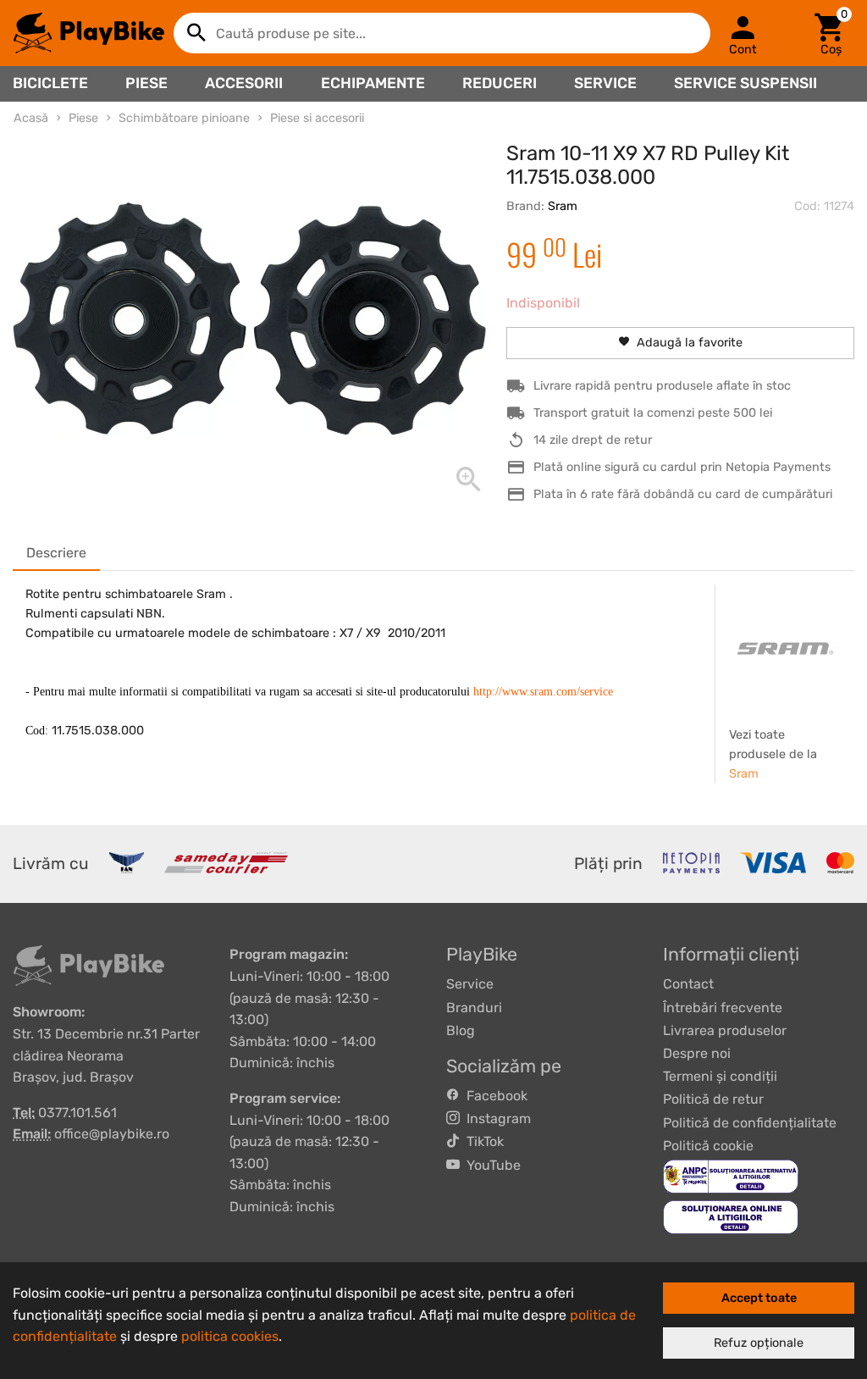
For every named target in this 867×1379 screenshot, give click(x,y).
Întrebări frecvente (722, 1008)
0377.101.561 (77, 1113)
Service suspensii (745, 83)
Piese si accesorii (317, 118)
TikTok (482, 1141)
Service (605, 83)
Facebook (493, 1096)
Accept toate (759, 1298)
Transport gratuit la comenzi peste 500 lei (652, 413)
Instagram (495, 1118)
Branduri (474, 1008)
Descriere (56, 553)
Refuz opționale (758, 1343)
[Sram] (785, 648)
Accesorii (244, 83)
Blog (460, 1030)
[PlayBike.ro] (89, 33)
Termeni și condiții (720, 1076)
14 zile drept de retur (592, 440)
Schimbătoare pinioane (184, 118)
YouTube (490, 1165)
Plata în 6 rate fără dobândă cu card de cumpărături (682, 494)
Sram (562, 206)
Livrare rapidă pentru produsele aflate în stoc (662, 386)
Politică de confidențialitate (750, 1123)
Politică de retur (713, 1099)
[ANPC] (730, 1175)
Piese (146, 83)
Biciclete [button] (50, 83)
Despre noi (697, 1053)
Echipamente (373, 83)
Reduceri (499, 83)
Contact (688, 984)
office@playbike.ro (111, 1134)
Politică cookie (708, 1146)
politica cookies (230, 1336)
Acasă (31, 118)
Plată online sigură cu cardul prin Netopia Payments (682, 467)
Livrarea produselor (725, 1030)
